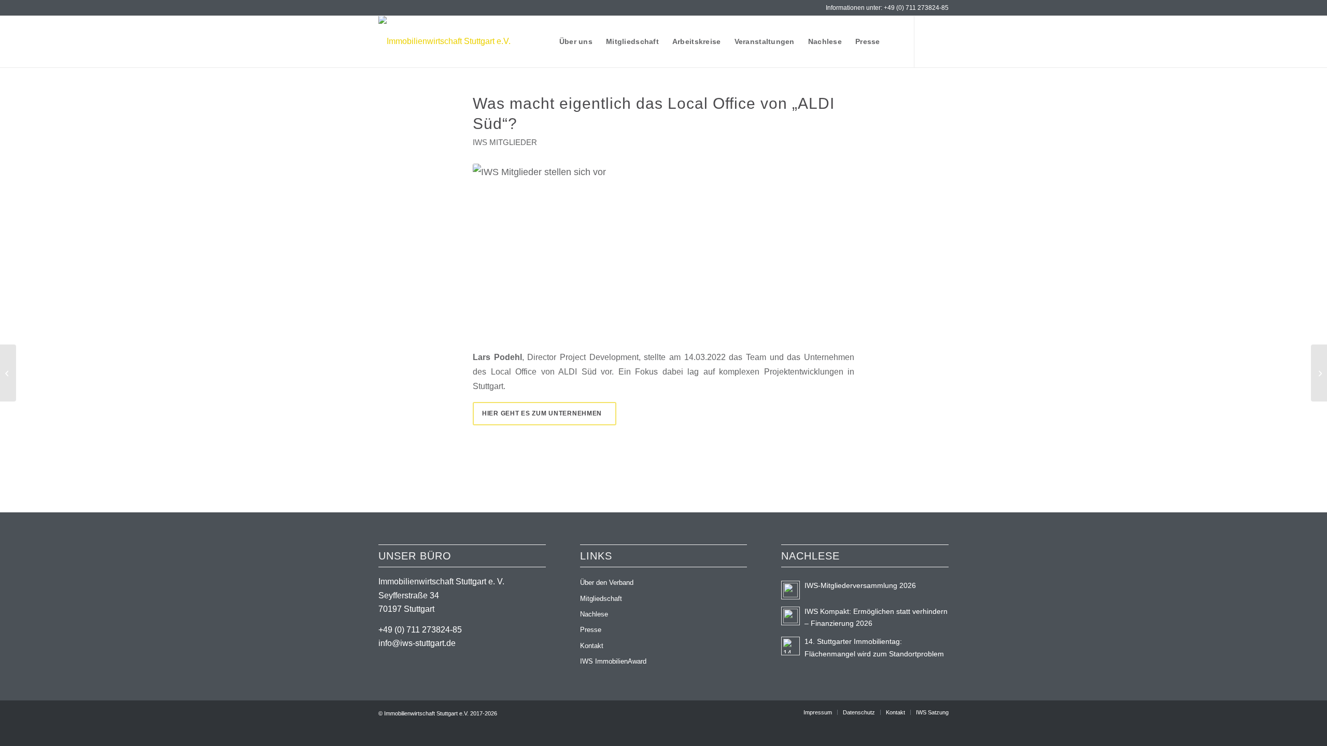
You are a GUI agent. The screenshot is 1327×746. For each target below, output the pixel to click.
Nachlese (594, 614)
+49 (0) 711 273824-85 (916, 7)
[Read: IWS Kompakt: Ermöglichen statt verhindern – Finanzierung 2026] (790, 616)
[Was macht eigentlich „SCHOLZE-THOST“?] (8, 373)
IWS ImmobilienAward (613, 661)
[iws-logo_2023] (444, 41)
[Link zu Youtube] (941, 41)
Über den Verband (606, 582)
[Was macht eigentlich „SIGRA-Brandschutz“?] (1319, 373)
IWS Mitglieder (505, 142)
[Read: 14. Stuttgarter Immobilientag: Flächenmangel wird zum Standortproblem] (790, 646)
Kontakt (591, 646)
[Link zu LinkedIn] (925, 41)
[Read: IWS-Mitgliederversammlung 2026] (790, 590)
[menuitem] (576, 41)
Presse (590, 630)
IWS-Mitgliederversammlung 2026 (860, 586)
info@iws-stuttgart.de (417, 643)
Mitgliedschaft (601, 598)
